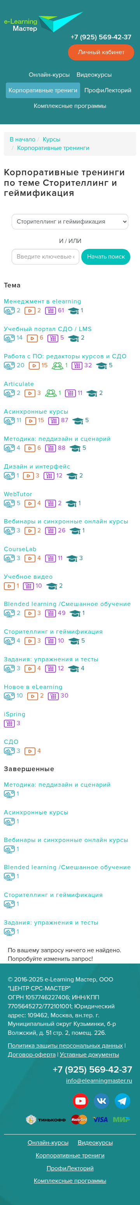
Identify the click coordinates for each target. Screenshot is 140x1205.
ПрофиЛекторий (107, 90)
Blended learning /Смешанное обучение (67, 604)
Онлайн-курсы (49, 75)
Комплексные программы (70, 106)
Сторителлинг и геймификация (53, 632)
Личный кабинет (101, 52)
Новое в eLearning (33, 687)
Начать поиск (106, 257)
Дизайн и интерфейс (37, 466)
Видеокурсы (94, 75)
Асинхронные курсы (36, 412)
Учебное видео (28, 577)
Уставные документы (89, 1055)
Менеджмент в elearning (42, 301)
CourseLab (20, 549)
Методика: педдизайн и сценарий (57, 439)
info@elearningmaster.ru (99, 1081)
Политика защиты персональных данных (65, 1046)
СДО (11, 742)
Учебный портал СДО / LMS (48, 329)
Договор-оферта (32, 1055)
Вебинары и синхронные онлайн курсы (66, 521)
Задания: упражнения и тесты (51, 659)
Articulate (19, 384)
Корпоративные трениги (43, 90)
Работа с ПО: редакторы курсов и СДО (65, 356)
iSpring (15, 714)
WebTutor (18, 494)
